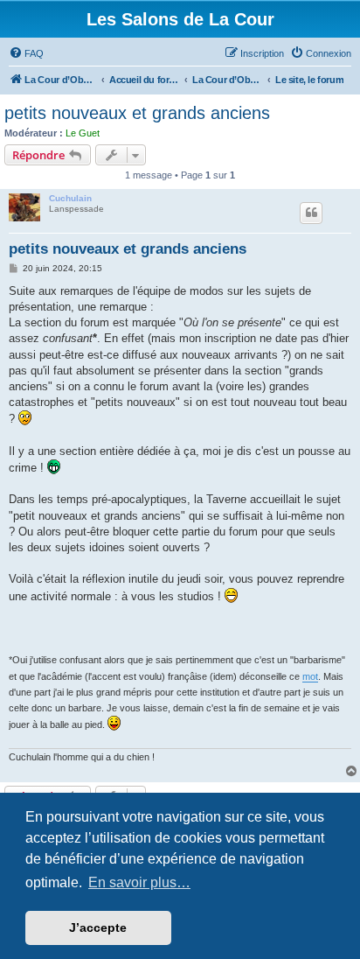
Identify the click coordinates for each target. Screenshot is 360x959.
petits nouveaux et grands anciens (137, 112)
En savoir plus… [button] (139, 882)
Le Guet (83, 133)
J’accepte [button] (98, 927)
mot (310, 676)
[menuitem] (26, 53)
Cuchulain (70, 198)
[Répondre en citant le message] (311, 212)
